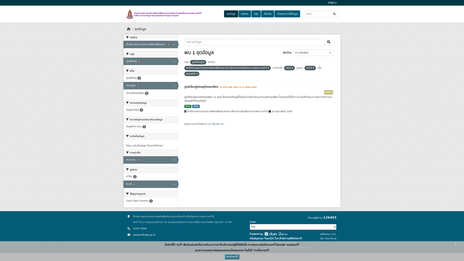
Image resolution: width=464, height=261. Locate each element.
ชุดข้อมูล (231, 14)
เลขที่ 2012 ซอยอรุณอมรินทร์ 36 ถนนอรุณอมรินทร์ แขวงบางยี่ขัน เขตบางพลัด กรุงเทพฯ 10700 (182, 222)
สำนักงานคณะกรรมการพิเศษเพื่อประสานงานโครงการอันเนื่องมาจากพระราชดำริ (173, 216)
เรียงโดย (287, 53)
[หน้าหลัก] (128, 29)
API (209, 124)
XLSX (187, 106)
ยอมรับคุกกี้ (232, 256)
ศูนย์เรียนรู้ (328, 92)
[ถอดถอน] (203, 62)
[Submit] (335, 14)
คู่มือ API (219, 124)
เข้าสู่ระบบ (332, 3)
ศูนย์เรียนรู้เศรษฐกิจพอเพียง (201, 86)
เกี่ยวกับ (268, 14)
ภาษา (253, 222)
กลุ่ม (256, 14)
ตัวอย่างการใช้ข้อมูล (287, 14)
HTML (195, 106)
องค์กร (244, 14)
